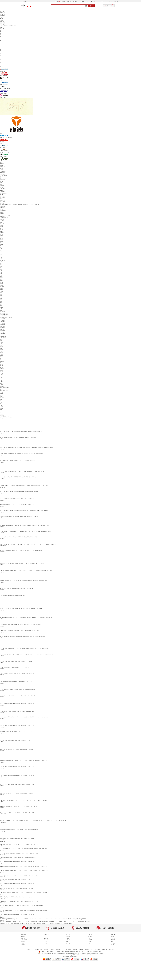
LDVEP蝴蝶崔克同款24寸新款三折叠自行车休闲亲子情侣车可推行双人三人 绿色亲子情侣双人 (20, 624)
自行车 (1, 187)
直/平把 (1, 278)
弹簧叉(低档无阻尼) (4, 314)
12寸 (1, 247)
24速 (1, 273)
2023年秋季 (2, 333)
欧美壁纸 (70, 923)
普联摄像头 (2, 15)
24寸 (1, 256)
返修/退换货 (91, 941)
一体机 (1, 17)
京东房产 (58, 923)
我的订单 (69, 1)
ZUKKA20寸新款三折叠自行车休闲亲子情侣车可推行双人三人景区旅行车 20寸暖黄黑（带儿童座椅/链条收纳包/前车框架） (26, 447)
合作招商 (46, 949)
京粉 (50, 923)
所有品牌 (2, 28)
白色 (1, 299)
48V (1, 412)
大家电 (22, 943)
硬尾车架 (2, 213)
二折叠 (1, 392)
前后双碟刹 (2, 219)
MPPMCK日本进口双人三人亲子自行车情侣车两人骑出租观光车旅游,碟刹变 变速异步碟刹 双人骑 (21, 431)
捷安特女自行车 (71, 919)
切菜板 (33, 923)
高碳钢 (1, 235)
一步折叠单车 (64, 919)
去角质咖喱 (15, 923)
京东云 (76, 956)
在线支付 (68, 938)
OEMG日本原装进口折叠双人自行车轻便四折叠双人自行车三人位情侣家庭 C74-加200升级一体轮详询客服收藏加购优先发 (26, 654)
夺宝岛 (112, 936)
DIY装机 (112, 938)
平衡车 (1, 199)
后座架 (1, 280)
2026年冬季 (2, 323)
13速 (1, 261)
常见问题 (23, 941)
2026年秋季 (2, 321)
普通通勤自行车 (10, 919)
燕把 (1, 279)
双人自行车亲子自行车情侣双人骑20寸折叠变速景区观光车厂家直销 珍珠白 (16, 588)
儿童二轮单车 (57, 919)
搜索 (91, 6)
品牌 (1, 923)
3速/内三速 (2, 260)
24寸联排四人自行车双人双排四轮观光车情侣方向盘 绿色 (12, 595)
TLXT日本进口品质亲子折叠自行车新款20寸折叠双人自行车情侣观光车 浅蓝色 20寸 (18, 689)
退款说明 (90, 939)
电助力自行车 (3, 178)
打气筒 (1, 283)
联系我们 (35, 949)
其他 (1, 242)
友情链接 (69, 949)
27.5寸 (1, 381)
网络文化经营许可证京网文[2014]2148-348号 (76, 953)
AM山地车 (2, 209)
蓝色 (1, 295)
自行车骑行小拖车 (48, 919)
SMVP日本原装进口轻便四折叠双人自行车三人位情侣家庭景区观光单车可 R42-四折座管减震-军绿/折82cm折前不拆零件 (26, 617)
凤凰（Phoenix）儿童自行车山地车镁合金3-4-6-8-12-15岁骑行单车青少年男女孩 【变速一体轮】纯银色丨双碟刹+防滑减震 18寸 (28, 544)
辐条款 (1, 288)
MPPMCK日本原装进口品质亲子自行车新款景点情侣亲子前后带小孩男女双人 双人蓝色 (19, 491)
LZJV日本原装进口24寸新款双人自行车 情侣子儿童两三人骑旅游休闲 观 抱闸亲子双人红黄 (19, 630)
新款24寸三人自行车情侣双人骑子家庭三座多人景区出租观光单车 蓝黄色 (16, 661)
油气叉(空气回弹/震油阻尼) (6, 317)
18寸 (1, 251)
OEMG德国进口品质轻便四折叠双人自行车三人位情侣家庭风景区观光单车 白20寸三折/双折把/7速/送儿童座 (23, 800)
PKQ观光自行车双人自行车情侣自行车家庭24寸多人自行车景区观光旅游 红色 (17, 711)
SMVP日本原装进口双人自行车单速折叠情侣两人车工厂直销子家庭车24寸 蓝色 (17, 504)
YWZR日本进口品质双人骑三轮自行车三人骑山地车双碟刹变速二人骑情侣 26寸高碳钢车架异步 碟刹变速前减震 (24, 648)
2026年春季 (2, 320)
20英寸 (1, 345)
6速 (1, 263)
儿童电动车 (2, 188)
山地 (1, 403)
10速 (1, 269)
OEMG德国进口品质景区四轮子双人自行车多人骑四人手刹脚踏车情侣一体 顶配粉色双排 (19, 806)
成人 (1, 305)
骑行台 (1, 182)
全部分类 (2, 11)
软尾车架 (2, 212)
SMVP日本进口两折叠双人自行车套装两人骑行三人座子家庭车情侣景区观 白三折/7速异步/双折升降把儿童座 (23, 580)
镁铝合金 (2, 368)
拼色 (1, 302)
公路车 (1, 169)
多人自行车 (2, 172)
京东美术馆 (2, 23)
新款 (67, 923)
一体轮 (1, 291)
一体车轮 (2, 232)
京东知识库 (2, 12)
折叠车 (1, 165)
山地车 (1, 168)
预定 (6, 923)
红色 (1, 297)
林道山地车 (2, 207)
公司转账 (68, 943)
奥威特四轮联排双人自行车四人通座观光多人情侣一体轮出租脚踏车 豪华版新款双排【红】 (19, 460)
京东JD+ (113, 944)
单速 (1, 259)
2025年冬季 (2, 327)
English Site (104, 949)
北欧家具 (37, 923)
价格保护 (90, 938)
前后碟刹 (2, 414)
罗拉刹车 (2, 223)
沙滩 (1, 402)
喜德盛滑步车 (3, 919)
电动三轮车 (2, 197)
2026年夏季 (2, 319)
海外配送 (45, 943)
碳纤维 (1, 234)
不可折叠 (2, 286)
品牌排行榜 (2, 14)
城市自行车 (5, 26)
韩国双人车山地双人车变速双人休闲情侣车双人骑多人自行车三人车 (14, 667)
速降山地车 (2, 206)
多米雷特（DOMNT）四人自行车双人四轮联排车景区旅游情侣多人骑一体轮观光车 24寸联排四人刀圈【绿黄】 (24, 485)
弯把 (1, 276)
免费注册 (63, 1)
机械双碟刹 (2, 216)
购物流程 (23, 936)
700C (1, 340)
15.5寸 (1, 373)
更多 (1, 162)
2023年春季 (2, 332)
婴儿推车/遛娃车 (3, 193)
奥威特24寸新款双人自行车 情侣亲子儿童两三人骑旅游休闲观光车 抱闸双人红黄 (17, 673)
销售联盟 (75, 949)
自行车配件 (2, 179)
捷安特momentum (19, 919)
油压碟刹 (2, 384)
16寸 (1, 250)
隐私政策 (92, 949)
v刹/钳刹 (2, 220)
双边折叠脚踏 (3, 336)
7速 (1, 264)
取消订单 (90, 943)
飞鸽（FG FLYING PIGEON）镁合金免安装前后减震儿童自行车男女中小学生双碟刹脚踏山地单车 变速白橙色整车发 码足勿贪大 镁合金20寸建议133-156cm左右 (35, 820)
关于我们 (29, 949)
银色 (1, 304)
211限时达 (46, 938)
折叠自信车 (78, 919)
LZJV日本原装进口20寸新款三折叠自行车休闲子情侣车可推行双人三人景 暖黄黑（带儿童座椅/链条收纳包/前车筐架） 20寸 (27, 531)
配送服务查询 (46, 939)
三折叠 (1, 393)
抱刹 (1, 389)
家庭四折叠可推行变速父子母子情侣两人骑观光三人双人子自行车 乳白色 (16, 731)
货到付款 (68, 936)
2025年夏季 (2, 324)
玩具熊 (64, 923)
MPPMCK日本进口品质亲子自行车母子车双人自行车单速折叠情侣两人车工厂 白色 (18, 477)
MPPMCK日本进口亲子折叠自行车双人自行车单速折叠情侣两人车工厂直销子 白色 (18, 437)
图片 (19, 923)
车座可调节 (2, 231)
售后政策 (90, 936)
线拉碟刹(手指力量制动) (5, 215)
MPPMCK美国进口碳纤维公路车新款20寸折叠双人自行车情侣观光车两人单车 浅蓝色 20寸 (19, 537)
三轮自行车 (2, 174)
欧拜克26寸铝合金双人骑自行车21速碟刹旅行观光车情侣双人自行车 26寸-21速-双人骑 (19, 516)
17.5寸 (1, 374)
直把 (1, 275)
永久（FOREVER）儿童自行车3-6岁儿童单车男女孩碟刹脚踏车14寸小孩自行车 (17, 812)
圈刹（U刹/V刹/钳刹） (5, 387)
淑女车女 (84, 919)
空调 (47, 923)
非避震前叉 (2, 311)
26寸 (1, 257)
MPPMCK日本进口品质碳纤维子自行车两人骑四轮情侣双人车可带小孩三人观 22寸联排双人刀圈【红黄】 (23, 636)
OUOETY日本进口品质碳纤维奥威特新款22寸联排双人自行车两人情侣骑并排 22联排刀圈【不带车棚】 (22, 471)
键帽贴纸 (2, 21)
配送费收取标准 (47, 941)
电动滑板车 (2, 201)
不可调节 (2, 398)
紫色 (1, 301)
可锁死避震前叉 (3, 316)
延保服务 (113, 939)
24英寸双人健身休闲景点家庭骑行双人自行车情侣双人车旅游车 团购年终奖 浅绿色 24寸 (19, 829)
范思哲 (54, 923)
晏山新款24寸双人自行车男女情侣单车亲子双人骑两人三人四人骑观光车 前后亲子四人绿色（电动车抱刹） (23, 563)
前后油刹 (2, 415)
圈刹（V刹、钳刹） (4, 390)
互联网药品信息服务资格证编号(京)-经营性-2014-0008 (77, 951)
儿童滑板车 (2, 191)
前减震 (1, 226)
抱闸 (1, 222)
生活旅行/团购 (24, 939)
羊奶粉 (3, 923)
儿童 (1, 308)
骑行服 (1, 181)
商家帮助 (52, 949)
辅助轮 (1, 282)
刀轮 (1, 292)
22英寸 (1, 346)
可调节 (1, 399)
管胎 (1, 409)
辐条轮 (1, 289)
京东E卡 (112, 941)
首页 (1, 26)
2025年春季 (2, 329)
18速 (1, 270)
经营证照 (89, 955)
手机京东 (94, 1)
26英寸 (1, 349)
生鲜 (61, 923)
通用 (1, 310)
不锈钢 (1, 244)
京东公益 (98, 949)
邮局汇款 (68, 941)
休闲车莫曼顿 (40, 919)
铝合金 (1, 238)
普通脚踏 (2, 335)
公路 (1, 405)
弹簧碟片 (26, 919)
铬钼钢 (1, 239)
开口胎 (1, 406)
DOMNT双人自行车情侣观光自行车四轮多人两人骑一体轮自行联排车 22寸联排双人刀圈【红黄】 (21, 608)
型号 (40, 923)
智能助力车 (2, 200)
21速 (1, 272)
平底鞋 (11, 923)
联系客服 (23, 944)
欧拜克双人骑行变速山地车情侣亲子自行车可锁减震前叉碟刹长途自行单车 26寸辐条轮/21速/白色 (21, 550)
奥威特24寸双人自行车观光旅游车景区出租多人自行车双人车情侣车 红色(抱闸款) (17, 695)
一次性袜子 (43, 923)
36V (1, 411)
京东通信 (113, 943)
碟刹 (1, 383)
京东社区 (81, 949)
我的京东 (75, 1)
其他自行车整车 (3, 175)
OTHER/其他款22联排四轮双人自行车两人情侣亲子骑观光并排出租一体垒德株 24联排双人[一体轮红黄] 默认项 (24, 717)
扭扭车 (1, 190)
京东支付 (72, 956)
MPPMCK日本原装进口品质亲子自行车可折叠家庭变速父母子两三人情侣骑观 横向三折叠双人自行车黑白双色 (24, 510)
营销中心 (58, 949)
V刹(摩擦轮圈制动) (4, 218)
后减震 (1, 228)
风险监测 (87, 949)
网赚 (52, 923)
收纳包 (1, 18)
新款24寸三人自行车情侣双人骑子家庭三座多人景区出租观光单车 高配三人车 (17, 499)
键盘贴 (1, 20)
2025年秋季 (2, 326)
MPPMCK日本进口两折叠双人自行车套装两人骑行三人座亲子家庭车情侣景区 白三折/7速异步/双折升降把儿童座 (24, 525)
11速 (1, 266)
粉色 (1, 294)
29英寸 (1, 351)
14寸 (1, 248)
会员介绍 (23, 938)
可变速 (1, 229)
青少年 (1, 307)
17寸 (1, 376)
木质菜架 (30, 923)
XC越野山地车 (3, 210)
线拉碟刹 (2, 386)
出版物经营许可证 (61, 953)
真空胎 (1, 408)
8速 (1, 267)
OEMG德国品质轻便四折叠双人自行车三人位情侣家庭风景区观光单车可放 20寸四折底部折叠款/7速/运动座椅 (23, 760)
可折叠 (1, 225)
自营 (1, 815)
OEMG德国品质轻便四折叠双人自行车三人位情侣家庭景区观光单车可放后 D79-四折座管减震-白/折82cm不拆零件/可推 (26, 570)
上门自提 (45, 936)
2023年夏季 (2, 330)
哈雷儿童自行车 (32, 919)
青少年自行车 (3, 171)
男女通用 (2, 361)
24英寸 (1, 348)
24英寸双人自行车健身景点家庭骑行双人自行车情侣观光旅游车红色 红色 (16, 681)
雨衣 (9, 923)
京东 (32, 6)
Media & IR (111, 949)
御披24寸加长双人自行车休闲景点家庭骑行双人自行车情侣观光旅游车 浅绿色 (17, 838)
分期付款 (68, 939)
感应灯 (21, 923)
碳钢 (1, 237)
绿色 (1, 298)
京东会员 (82, 1)
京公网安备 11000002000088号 (47, 951)
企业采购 (87, 1)
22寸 (1, 254)
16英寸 (1, 343)
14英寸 (1, 342)
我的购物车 (109, 6)
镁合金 (1, 241)
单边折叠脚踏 (3, 338)
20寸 (1, 253)
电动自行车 (2, 196)
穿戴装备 (2, 177)
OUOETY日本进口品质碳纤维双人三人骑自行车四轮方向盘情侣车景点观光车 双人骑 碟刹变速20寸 (21, 453)
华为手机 (25, 923)
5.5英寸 (1, 339)
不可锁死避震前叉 (4, 313)
